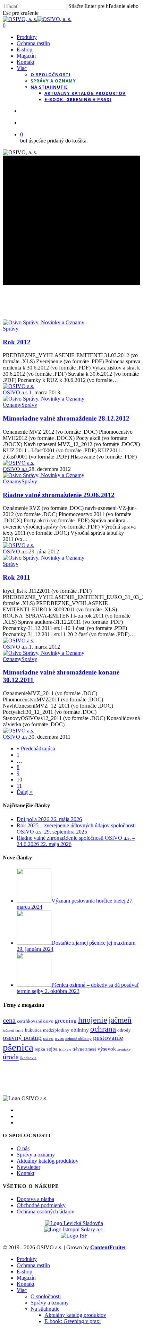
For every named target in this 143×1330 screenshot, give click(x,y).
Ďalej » (25, 792)
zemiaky (124, 1049)
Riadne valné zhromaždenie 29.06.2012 (59, 495)
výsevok (107, 1049)
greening (66, 1020)
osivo (48, 1038)
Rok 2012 (17, 342)
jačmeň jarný (13, 1030)
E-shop (24, 1271)
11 (19, 786)
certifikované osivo (35, 1021)
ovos (59, 1038)
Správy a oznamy (36, 1154)
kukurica (33, 1030)
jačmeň (120, 1020)
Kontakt (25, 1173)
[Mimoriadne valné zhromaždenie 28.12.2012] (43, 399)
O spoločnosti (46, 1296)
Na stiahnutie (45, 1309)
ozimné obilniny (78, 1039)
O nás (23, 1148)
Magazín (26, 1278)
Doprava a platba (35, 1199)
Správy (10, 329)
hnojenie (92, 1019)
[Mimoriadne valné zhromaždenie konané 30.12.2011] (43, 653)
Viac (22, 1290)
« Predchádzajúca (36, 748)
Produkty (27, 1259)
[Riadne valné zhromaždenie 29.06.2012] (43, 475)
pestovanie (108, 1037)
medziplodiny (56, 1030)
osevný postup (22, 1037)
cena (9, 1020)
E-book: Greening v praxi (72, 1321)
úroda (11, 1057)
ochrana (103, 1029)
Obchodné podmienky (41, 1205)
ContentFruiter (108, 1247)
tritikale (65, 1049)
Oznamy (12, 405)
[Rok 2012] (43, 322)
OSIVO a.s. (16, 392)
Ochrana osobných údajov (45, 1211)
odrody (124, 1030)
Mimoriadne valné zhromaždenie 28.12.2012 (66, 418)
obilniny (80, 1030)
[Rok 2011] (43, 558)
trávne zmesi (84, 1049)
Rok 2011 (16, 577)
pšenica (18, 1047)
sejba (52, 1049)
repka (40, 1049)
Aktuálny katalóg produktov (47, 1161)
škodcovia (28, 1058)
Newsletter (28, 1167)
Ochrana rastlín (33, 1265)
